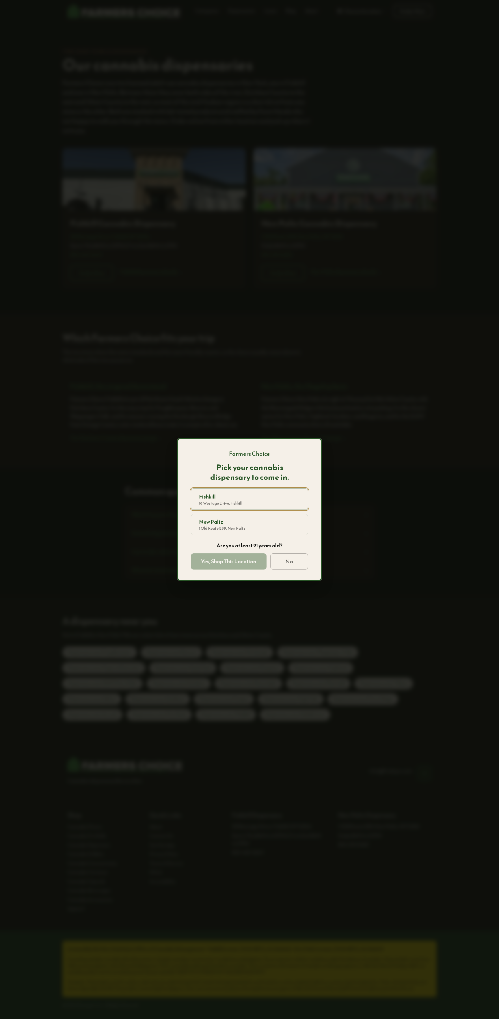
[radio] (249, 499)
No (289, 561)
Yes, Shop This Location (228, 561)
